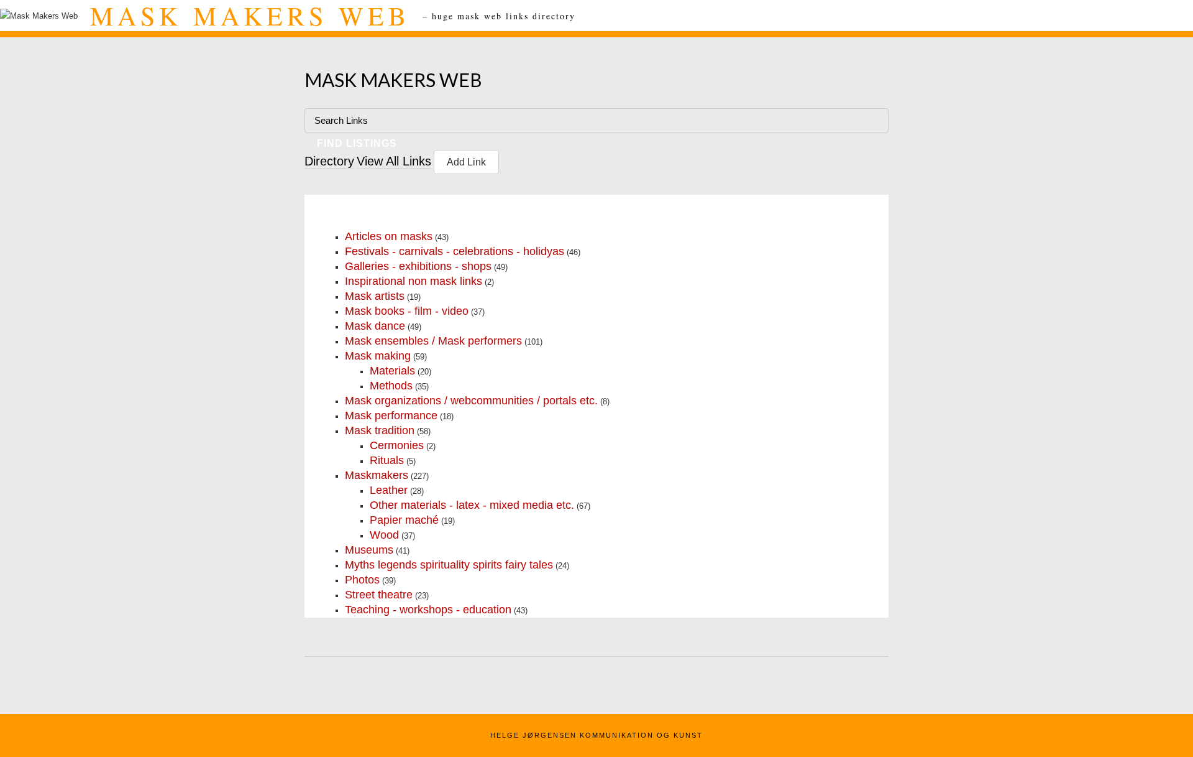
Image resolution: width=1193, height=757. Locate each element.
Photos (362, 580)
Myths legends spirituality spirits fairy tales (449, 565)
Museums (369, 550)
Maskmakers (376, 475)
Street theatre (379, 594)
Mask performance (391, 415)
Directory (329, 161)
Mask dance (375, 326)
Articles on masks (388, 236)
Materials (392, 371)
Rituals (387, 460)
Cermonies (397, 445)
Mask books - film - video (407, 311)
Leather (389, 490)
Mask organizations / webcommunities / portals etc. (471, 400)
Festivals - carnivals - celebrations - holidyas (454, 251)
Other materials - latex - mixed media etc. (472, 505)
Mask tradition (379, 430)
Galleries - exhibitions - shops (418, 266)
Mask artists (375, 296)
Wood (384, 535)
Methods (391, 385)
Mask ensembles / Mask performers (433, 341)
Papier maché (404, 520)
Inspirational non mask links (413, 281)
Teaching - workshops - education (428, 609)
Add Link (466, 162)
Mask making (378, 356)
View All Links (394, 161)
